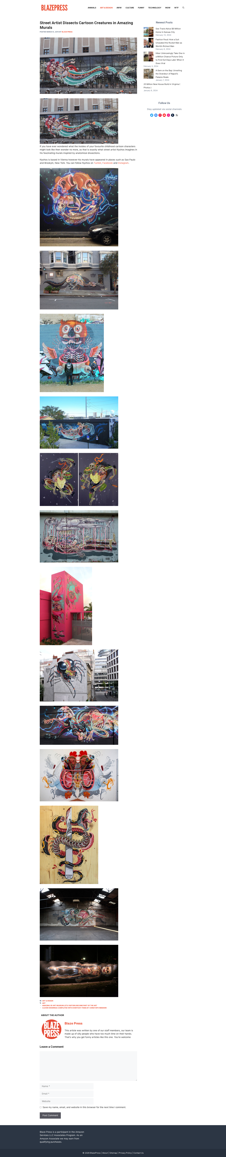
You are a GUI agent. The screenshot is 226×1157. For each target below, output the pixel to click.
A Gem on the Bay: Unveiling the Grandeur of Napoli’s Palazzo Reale (169, 73)
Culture (130, 8)
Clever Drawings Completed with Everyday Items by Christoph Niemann (74, 1008)
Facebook (107, 163)
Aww (119, 8)
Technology (154, 8)
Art (44, 1003)
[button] (183, 8)
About (105, 1153)
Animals (92, 8)
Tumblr (97, 163)
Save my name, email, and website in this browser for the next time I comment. (84, 1107)
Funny (141, 8)
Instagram (123, 163)
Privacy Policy (125, 1153)
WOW (167, 8)
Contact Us (138, 1153)
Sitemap (113, 1153)
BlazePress (95, 1153)
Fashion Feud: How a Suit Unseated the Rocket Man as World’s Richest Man (169, 42)
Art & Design (106, 8)
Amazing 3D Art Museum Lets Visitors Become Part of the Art (69, 1005)
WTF (176, 8)
